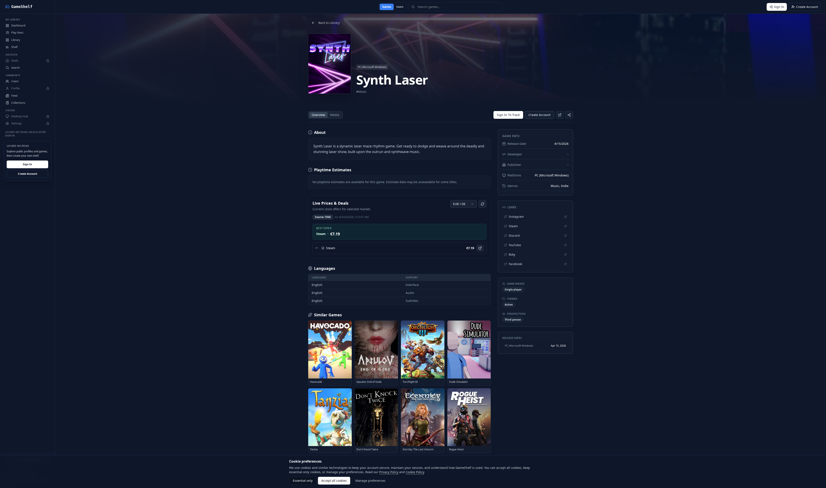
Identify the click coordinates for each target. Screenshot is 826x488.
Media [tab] (334, 115)
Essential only (303, 481)
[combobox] (463, 204)
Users (399, 7)
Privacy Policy (388, 472)
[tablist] (325, 115)
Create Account (27, 174)
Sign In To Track (508, 115)
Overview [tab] (318, 115)
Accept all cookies (334, 481)
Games (386, 7)
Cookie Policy (415, 472)
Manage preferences (370, 481)
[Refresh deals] (482, 204)
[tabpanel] (399, 291)
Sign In (27, 164)
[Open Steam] (480, 248)
